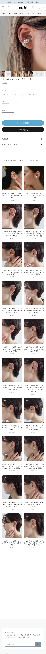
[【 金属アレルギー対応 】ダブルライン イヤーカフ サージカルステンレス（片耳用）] (12, 216)
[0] (33, 7)
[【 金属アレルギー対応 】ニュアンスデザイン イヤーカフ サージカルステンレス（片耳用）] (34, 216)
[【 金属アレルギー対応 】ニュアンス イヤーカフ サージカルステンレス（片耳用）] (12, 331)
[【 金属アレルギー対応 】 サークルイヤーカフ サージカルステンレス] (12, 178)
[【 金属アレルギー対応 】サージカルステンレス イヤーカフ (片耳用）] (12, 525)
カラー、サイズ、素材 (9, 144)
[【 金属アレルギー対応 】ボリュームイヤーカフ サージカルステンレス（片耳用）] (34, 293)
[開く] (3, 7)
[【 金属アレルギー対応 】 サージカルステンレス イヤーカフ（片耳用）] (12, 410)
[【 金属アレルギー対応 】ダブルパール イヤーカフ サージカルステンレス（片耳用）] (12, 487)
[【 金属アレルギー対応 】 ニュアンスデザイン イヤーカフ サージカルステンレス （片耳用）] (12, 448)
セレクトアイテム (12, 13)
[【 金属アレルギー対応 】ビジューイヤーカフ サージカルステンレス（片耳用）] (34, 410)
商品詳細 (5, 139)
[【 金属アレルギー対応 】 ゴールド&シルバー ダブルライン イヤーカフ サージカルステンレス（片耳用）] (34, 370)
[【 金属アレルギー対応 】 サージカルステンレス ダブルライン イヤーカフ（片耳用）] (34, 254)
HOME (4, 13)
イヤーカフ (22, 13)
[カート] (43, 7)
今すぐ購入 (23, 130)
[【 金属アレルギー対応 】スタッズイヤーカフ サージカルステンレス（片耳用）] (12, 254)
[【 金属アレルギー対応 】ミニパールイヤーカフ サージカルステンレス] (34, 178)
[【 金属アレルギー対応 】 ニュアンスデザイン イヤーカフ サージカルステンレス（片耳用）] (34, 448)
